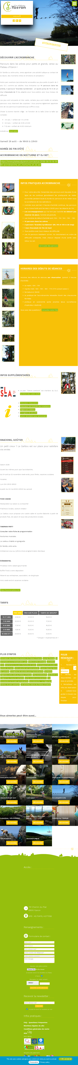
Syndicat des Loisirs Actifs (30, 394)
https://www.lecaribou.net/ (10, 590)
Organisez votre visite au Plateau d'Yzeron (16, 675)
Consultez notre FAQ (50, 310)
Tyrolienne (48, 671)
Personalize (34, 1062)
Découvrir (12, 741)
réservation (13, 131)
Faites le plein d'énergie (37, 662)
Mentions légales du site (34, 1026)
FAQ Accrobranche (40, 675)
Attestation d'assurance (29, 403)
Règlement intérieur (27, 410)
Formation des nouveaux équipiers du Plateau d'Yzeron (21, 658)
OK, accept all (66, 1059)
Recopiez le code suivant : (39, 979)
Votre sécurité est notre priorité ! (27, 668)
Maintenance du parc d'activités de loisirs (20, 665)
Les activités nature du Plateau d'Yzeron (36, 684)
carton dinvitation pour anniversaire (33, 416)
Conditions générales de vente (36, 1029)
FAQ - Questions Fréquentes (35, 1022)
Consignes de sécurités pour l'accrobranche (26, 671)
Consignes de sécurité (28, 413)
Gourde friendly (49, 658)
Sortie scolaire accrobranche (36, 678)
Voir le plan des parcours (48, 246)
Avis (26, 1033)
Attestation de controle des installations (35, 406)
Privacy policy (45, 1062)
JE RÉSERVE (68, 669)
